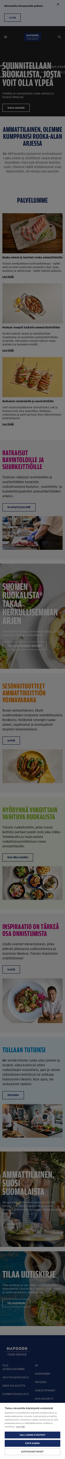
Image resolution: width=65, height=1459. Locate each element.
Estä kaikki (32, 1443)
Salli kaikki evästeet (32, 1435)
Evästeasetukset (32, 1452)
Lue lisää (20, 1426)
